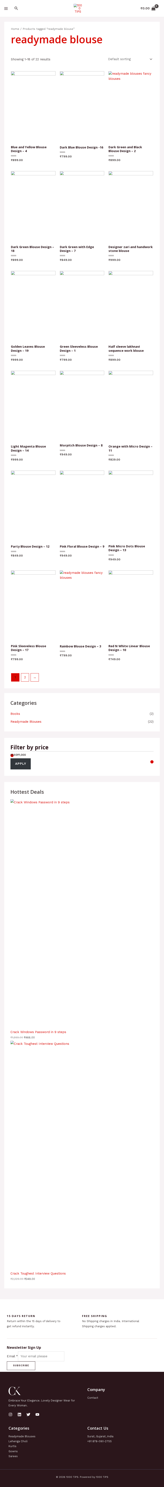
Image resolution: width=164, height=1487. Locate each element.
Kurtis (12, 1446)
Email (12, 1356)
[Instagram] (10, 1414)
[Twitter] (28, 1414)
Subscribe (21, 1365)
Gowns (13, 1451)
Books (15, 714)
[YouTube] (37, 1414)
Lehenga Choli (18, 1441)
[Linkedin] (19, 1414)
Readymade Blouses (25, 722)
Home (15, 29)
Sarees (13, 1456)
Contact (92, 1397)
